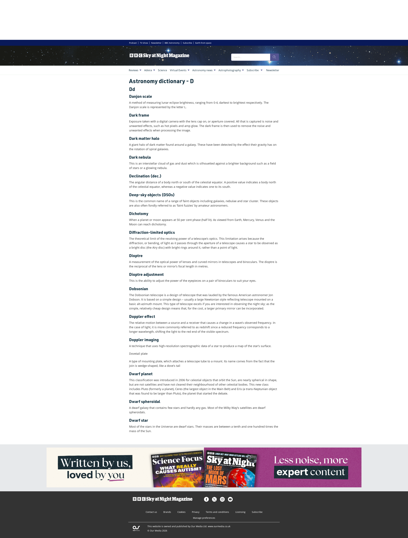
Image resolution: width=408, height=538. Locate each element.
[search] (274, 57)
